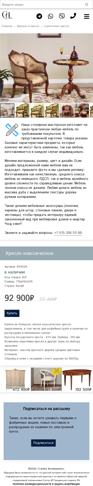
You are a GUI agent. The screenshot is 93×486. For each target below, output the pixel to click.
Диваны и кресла (28, 26)
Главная (7, 26)
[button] (89, 37)
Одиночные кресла (56, 26)
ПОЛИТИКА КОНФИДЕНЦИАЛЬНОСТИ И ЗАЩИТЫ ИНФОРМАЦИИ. (46, 484)
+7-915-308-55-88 (68, 233)
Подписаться (43, 443)
